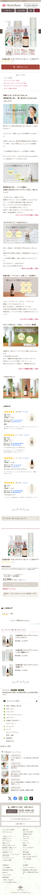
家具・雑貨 (10, 735)
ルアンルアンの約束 (8, 829)
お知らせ (21, 690)
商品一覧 (8, 10)
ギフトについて (6, 841)
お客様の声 (5, 865)
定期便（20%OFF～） (13, 720)
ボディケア (10, 717)
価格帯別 (9, 738)
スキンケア (10, 712)
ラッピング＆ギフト (28, 847)
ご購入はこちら (22, 67)
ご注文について (6, 836)
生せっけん (10, 709)
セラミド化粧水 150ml (10, 88)
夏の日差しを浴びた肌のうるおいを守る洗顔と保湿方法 (25, 775)
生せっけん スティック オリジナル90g (15, 83)
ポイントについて (7, 850)
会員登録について (7, 852)
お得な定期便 (21, 10)
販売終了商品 (27, 854)
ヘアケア (25, 841)
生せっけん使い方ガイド (30, 856)
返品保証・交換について (9, 847)
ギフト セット (11, 723)
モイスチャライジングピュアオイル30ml (15, 86)
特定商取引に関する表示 (30, 870)
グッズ (8, 729)
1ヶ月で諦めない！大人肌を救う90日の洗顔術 (25, 759)
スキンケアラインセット (14, 714)
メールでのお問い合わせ (9, 882)
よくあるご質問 (6, 860)
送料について (6, 843)
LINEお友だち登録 (7, 870)
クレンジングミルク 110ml (11, 80)
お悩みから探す (5, 746)
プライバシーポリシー (29, 867)
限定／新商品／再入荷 (13, 706)
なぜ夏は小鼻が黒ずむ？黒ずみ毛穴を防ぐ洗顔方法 (25, 767)
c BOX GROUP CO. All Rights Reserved (20, 892)
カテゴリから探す (13, 701)
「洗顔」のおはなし (8, 880)
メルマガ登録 (6, 867)
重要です (13, 690)
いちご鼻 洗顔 (27, 859)
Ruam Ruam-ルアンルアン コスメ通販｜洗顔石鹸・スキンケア (11, 5)
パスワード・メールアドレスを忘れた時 (10, 855)
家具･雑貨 (26, 852)
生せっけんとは (6, 832)
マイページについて (8, 858)
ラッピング (10, 726)
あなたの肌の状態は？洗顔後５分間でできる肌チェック (25, 783)
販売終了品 (10, 741)
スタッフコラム (12, 752)
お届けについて (6, 838)
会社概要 (25, 865)
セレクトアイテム (12, 732)
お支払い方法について (8, 845)
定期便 (25, 845)
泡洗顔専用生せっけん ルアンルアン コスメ (20, 888)
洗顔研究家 (5, 877)
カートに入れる (22, 584)
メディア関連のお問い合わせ (30, 873)
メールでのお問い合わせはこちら (20, 819)
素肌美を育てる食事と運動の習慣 (22, 790)
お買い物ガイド (20, 824)
